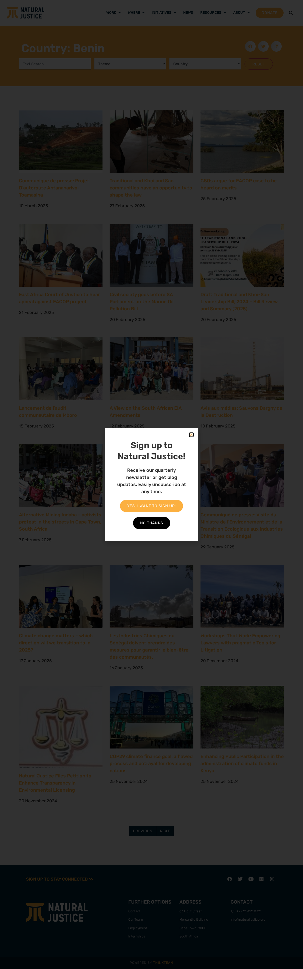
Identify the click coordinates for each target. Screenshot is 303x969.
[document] (151, 484)
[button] (191, 434)
